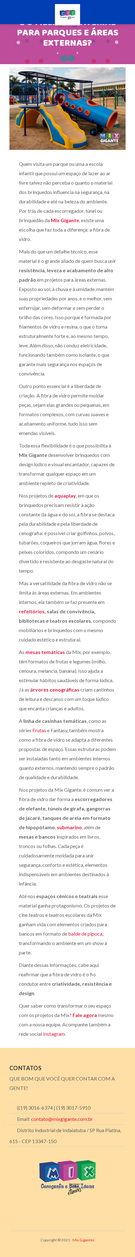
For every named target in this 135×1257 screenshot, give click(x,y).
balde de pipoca (84, 934)
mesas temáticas (45, 652)
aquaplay (65, 495)
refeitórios (32, 611)
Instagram (53, 1034)
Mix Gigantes (83, 1240)
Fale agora (85, 1015)
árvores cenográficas (54, 689)
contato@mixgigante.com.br (62, 1119)
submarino (69, 827)
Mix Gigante (65, 220)
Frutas (39, 730)
